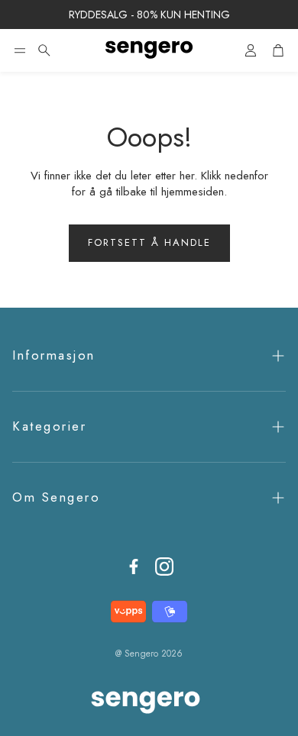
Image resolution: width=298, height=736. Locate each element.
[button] (20, 50)
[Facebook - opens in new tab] (134, 566)
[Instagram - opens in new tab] (164, 566)
